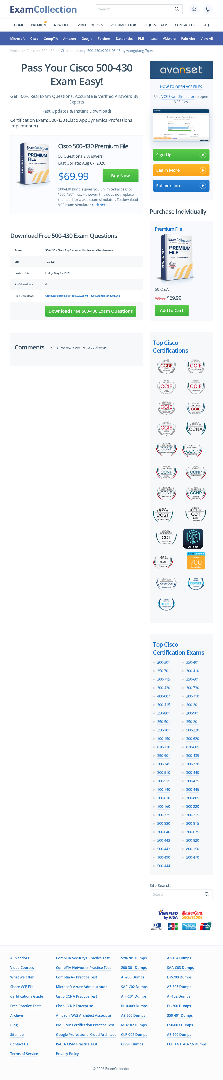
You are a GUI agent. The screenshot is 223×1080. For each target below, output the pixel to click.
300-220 (192, 806)
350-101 (163, 730)
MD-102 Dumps (134, 1025)
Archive (16, 1015)
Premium (39, 25)
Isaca (154, 38)
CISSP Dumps (132, 1044)
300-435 (192, 755)
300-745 (163, 764)
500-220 (192, 730)
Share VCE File (22, 986)
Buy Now (120, 176)
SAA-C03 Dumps (180, 967)
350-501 (163, 721)
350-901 (163, 755)
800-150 (192, 848)
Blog (14, 1025)
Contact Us (19, 1044)
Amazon (69, 38)
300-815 (192, 823)
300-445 (192, 789)
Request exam (155, 25)
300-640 (163, 832)
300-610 (163, 798)
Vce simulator (123, 25)
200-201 (192, 704)
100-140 (163, 789)
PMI (141, 38)
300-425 (192, 781)
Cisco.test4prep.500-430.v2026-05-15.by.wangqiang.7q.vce (82, 295)
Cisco (34, 38)
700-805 (192, 798)
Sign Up (163, 155)
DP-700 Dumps (179, 977)
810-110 (163, 747)
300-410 (192, 670)
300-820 (192, 840)
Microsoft (17, 38)
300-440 (192, 772)
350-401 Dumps (180, 1015)
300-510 (163, 772)
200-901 (192, 713)
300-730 (192, 687)
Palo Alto (188, 38)
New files (62, 25)
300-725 (163, 815)
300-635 (192, 832)
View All (207, 38)
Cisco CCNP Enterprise (74, 1005)
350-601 (192, 679)
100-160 (163, 806)
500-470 (192, 857)
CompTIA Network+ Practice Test (83, 967)
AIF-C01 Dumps (134, 996)
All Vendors (19, 958)
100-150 (163, 738)
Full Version (168, 186)
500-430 (48, 50)
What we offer (22, 977)
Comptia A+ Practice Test (76, 977)
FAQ (206, 25)
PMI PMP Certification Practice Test (85, 1025)
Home (19, 25)
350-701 (163, 670)
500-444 (163, 865)
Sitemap (17, 1034)
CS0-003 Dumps (180, 1025)
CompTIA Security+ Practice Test (83, 958)
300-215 (192, 815)
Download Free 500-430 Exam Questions (91, 311)
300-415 (163, 704)
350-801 (163, 713)
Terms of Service (24, 1053)
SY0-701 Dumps (134, 958)
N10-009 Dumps (134, 1005)
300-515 (163, 781)
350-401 (192, 662)
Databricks (124, 38)
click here (99, 204)
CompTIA (51, 38)
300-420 (163, 687)
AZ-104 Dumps (179, 958)
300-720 (192, 764)
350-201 (192, 721)
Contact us (185, 25)
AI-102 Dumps (178, 996)
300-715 (163, 679)
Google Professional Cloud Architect (86, 1034)
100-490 (163, 857)
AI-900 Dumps (132, 977)
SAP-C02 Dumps (134, 986)
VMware (169, 38)
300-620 (192, 738)
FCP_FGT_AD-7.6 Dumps (187, 1044)
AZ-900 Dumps (133, 1015)
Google (86, 38)
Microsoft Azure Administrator (81, 986)
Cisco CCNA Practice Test (76, 996)
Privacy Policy (67, 1053)
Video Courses (90, 25)
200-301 (163, 662)
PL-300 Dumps (179, 1005)
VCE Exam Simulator (177, 96)
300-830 (163, 823)
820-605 (192, 747)
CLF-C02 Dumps (134, 1034)
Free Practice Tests (25, 1005)
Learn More (168, 170)
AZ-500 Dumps (179, 1034)
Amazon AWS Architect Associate (83, 1015)
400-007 (163, 696)
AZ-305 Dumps (179, 986)
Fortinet (104, 38)
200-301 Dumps (134, 967)
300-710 (192, 696)
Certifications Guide (26, 996)
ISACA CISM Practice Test (76, 1044)
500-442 (163, 848)
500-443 (163, 840)
